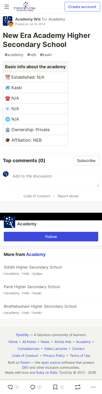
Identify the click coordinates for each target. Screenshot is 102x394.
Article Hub (62, 342)
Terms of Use (80, 355)
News (45, 342)
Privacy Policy (54, 355)
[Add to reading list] (58, 387)
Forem (25, 362)
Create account (82, 6)
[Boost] (78, 387)
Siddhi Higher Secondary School (32, 270)
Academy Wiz (28, 19)
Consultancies (28, 349)
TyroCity (22, 335)
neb (31, 54)
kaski (46, 54)
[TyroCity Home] (24, 6)
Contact (78, 349)
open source (50, 362)
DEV (25, 367)
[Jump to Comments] (36, 387)
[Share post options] (93, 387)
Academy (56, 19)
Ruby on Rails (46, 372)
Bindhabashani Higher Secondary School (40, 309)
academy (14, 54)
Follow (51, 236)
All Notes (29, 342)
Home (13, 342)
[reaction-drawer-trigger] (13, 387)
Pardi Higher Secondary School (31, 289)
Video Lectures (55, 349)
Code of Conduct (36, 196)
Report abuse (68, 196)
